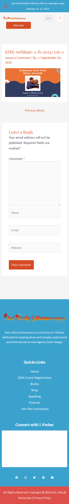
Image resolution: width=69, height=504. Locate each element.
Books (34, 384)
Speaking (34, 396)
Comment (17, 159)
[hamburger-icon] (48, 18)
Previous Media (34, 110)
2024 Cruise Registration (35, 377)
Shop (34, 390)
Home (34, 371)
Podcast (34, 402)
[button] (60, 18)
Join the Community (35, 409)
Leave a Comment (17, 58)
